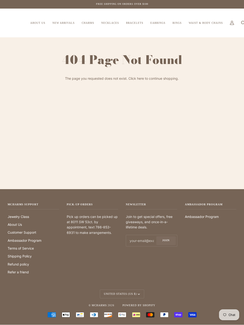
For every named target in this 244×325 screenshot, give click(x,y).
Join (166, 240)
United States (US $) (120, 293)
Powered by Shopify (138, 305)
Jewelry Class (18, 217)
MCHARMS (99, 305)
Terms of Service (21, 248)
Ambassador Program (24, 240)
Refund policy (18, 264)
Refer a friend (18, 272)
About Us (15, 224)
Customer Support (22, 232)
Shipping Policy (20, 256)
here (140, 78)
